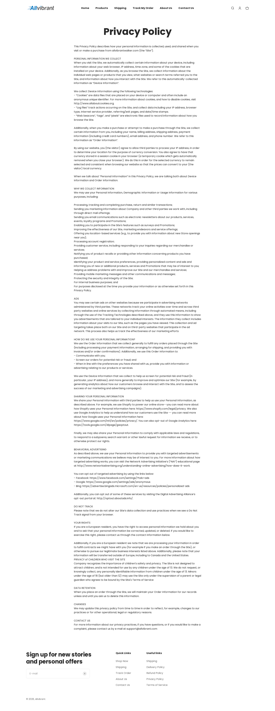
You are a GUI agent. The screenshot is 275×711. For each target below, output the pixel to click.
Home (85, 8)
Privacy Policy (155, 679)
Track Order (123, 673)
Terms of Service (157, 685)
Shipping (120, 8)
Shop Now (122, 661)
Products (101, 8)
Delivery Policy (155, 667)
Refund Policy (154, 673)
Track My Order (143, 8)
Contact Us (186, 8)
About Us (166, 8)
